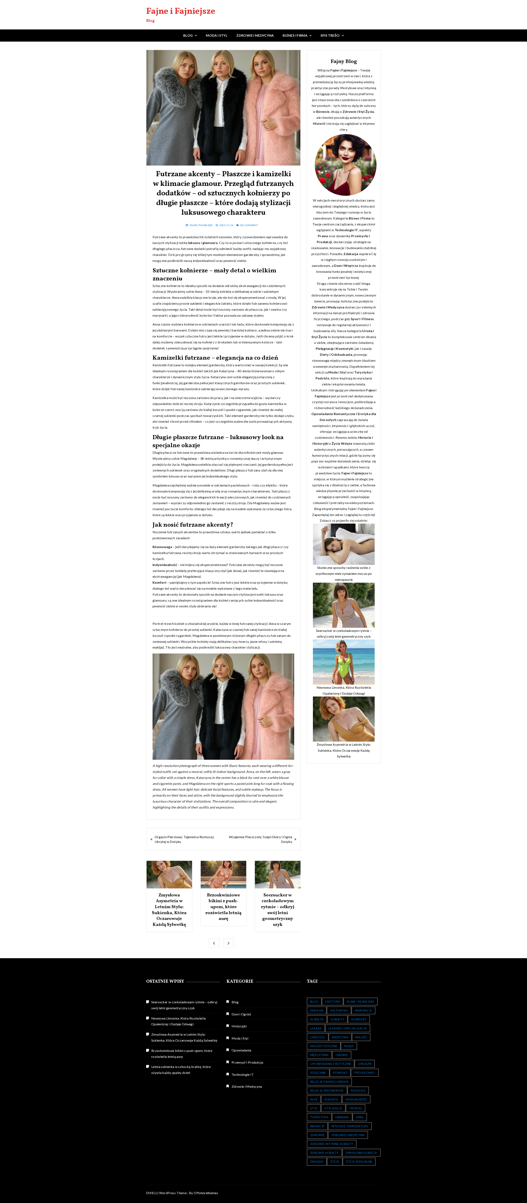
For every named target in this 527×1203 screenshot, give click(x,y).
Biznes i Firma (295, 35)
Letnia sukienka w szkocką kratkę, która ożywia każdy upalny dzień (181, 1070)
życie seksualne (359, 1161)
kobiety (181, 571)
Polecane (318, 1072)
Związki (316, 1161)
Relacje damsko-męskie (329, 1081)
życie (334, 1161)
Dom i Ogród (241, 1014)
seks (313, 1099)
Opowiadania (241, 1050)
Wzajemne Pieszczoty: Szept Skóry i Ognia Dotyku (260, 839)
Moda (348, 1046)
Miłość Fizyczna (323, 1046)
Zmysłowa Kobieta (361, 1152)
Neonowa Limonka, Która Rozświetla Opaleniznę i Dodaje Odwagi (178, 1021)
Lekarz (316, 1028)
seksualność (356, 1099)
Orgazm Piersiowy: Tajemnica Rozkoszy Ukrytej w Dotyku (184, 839)
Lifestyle (317, 1037)
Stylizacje (333, 1108)
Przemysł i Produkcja (247, 1062)
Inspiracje (363, 1010)
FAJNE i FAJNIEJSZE (360, 1001)
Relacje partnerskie (327, 1090)
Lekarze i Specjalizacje (348, 1028)
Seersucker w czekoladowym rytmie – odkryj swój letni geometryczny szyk (277, 910)
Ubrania (342, 1117)
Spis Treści (330, 35)
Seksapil (331, 1099)
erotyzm (332, 1001)
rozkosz (358, 1090)
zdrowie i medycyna (347, 1135)
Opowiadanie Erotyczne (330, 1063)
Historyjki (239, 1026)
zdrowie (317, 1135)
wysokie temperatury (349, 1126)
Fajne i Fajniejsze (180, 12)
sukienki (196, 303)
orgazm (364, 1063)
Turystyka (319, 1117)
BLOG (314, 1001)
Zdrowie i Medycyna (255, 35)
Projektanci (364, 1072)
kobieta (317, 1019)
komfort (358, 1019)
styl (223, 571)
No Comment (249, 225)
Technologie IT (243, 1074)
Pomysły (340, 1072)
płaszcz (241, 470)
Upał (360, 1117)
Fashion (316, 1010)
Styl (361, 111)
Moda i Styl (216, 35)
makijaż (158, 647)
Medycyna (340, 1037)
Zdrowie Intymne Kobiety (331, 1144)
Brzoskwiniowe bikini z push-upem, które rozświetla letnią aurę (223, 907)
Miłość (361, 1037)
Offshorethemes (206, 1193)
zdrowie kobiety (324, 1152)
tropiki (355, 1108)
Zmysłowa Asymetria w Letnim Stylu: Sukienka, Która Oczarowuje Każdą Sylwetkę (169, 910)
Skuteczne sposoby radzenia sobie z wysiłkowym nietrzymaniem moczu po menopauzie (344, 573)
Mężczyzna (319, 1055)
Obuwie (342, 1055)
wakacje (317, 1126)
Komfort (160, 582)
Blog (188, 35)
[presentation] (214, 943)
